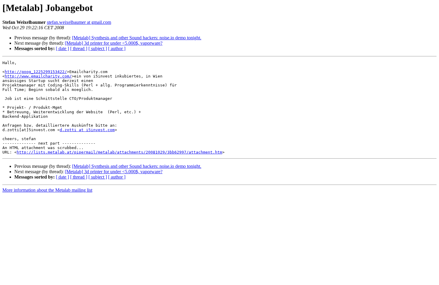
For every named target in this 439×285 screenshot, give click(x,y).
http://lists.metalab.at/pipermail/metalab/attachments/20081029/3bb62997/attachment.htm (119, 152)
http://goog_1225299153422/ (36, 71)
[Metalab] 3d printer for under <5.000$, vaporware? (113, 43)
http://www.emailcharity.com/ (38, 76)
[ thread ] (78, 48)
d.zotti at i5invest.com (87, 130)
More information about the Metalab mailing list (47, 190)
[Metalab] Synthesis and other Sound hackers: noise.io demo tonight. (136, 37)
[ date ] (62, 48)
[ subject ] (97, 48)
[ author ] (116, 48)
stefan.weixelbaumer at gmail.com (79, 22)
